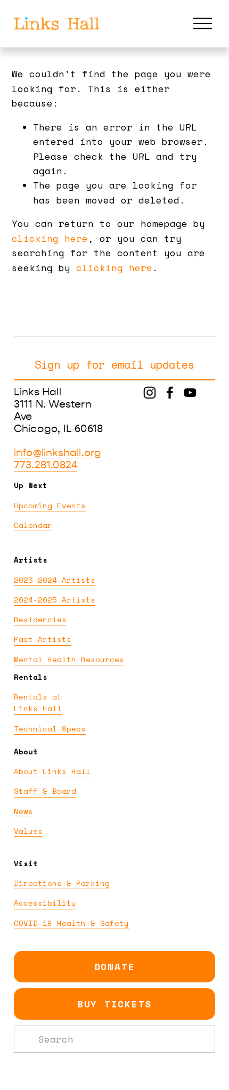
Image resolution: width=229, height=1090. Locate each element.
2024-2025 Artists (54, 599)
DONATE (114, 966)
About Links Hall (52, 771)
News (23, 811)
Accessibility (45, 902)
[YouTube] (190, 392)
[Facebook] (169, 392)
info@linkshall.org (57, 453)
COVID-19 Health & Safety (71, 923)
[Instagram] (149, 392)
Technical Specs (50, 728)
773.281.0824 (45, 465)
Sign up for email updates (114, 364)
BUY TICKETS (114, 1004)
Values (28, 830)
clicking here (50, 238)
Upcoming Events (50, 505)
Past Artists (42, 639)
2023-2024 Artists (54, 579)
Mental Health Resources (69, 659)
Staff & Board (45, 790)
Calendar (33, 525)
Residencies (40, 619)
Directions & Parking (62, 883)
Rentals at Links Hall (38, 702)
